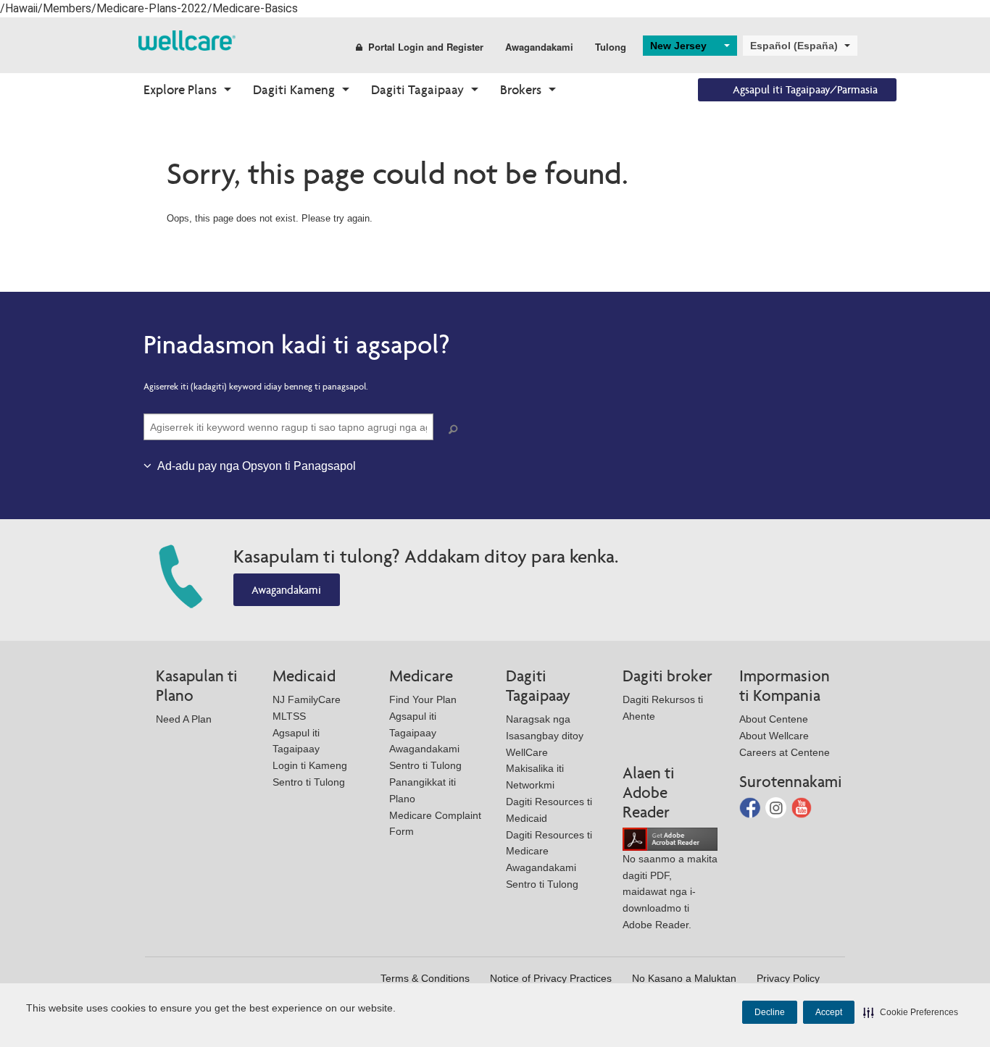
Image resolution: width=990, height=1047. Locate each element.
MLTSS (289, 716)
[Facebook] (751, 807)
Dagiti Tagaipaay (417, 89)
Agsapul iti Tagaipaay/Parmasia (805, 89)
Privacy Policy (788, 978)
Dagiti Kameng (294, 89)
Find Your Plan (423, 699)
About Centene (773, 719)
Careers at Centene (784, 752)
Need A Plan (184, 719)
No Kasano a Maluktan (684, 978)
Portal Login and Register (425, 47)
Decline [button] (769, 1012)
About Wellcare (774, 735)
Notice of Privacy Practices (551, 978)
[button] (910, 1012)
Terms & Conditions (425, 978)
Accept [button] (828, 1012)
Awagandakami (539, 47)
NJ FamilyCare (307, 699)
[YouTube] (801, 807)
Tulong (610, 47)
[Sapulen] (456, 429)
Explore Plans (180, 89)
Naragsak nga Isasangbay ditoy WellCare (544, 735)
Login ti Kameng (310, 765)
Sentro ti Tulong (309, 782)
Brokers (520, 89)
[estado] (187, 39)
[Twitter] (777, 807)
